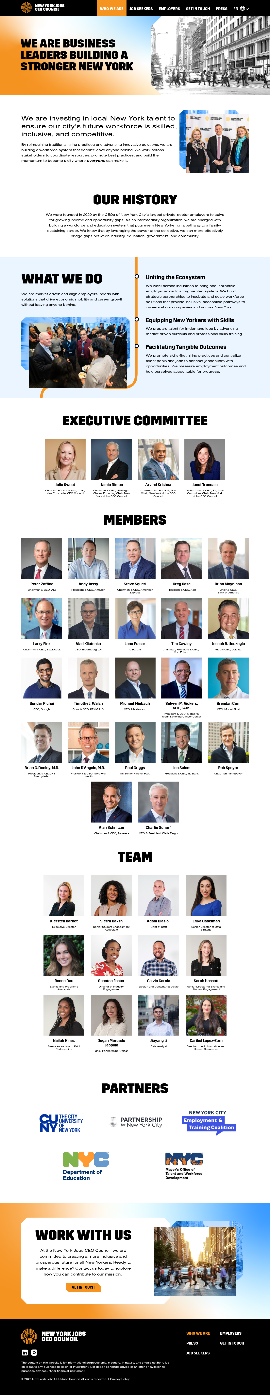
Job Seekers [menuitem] (141, 9)
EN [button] (235, 9)
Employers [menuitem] (169, 9)
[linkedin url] (24, 1353)
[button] (242, 9)
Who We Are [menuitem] (198, 1333)
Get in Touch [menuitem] (198, 9)
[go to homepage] (42, 7)
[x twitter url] (34, 1353)
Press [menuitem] (222, 9)
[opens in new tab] (61, 1137)
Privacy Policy (120, 1379)
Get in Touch (83, 1287)
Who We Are (112, 9)
